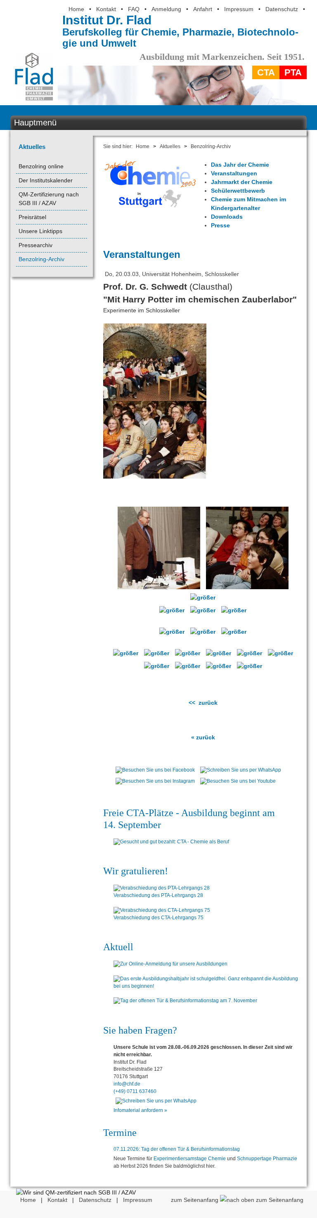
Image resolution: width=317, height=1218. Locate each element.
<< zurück (203, 702)
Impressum (238, 9)
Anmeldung (166, 9)
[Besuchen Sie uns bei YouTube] (238, 783)
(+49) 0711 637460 (135, 1091)
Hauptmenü (35, 122)
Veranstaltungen (234, 173)
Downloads (227, 216)
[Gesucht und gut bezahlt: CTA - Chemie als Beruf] (208, 842)
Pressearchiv (35, 245)
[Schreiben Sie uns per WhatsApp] (240, 772)
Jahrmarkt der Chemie (241, 182)
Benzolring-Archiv (41, 259)
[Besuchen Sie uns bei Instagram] (155, 783)
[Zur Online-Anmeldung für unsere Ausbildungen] (208, 964)
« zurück (203, 737)
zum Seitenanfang (195, 1200)
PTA (293, 72)
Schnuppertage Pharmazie (267, 1158)
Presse (220, 225)
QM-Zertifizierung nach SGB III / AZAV (49, 198)
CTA (266, 72)
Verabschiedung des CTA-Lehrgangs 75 (158, 918)
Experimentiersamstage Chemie (190, 1158)
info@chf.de (127, 1084)
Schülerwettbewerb (238, 190)
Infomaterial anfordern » (140, 1110)
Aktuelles (32, 146)
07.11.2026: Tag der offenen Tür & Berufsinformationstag (177, 1149)
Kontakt (106, 9)
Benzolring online (41, 166)
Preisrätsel (32, 217)
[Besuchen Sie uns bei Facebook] (155, 772)
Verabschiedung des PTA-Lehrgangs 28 (158, 895)
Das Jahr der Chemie (240, 164)
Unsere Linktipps (40, 231)
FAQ (134, 9)
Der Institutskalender (46, 180)
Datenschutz (281, 9)
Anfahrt (202, 9)
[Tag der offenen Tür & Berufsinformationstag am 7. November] (208, 1001)
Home (76, 9)
